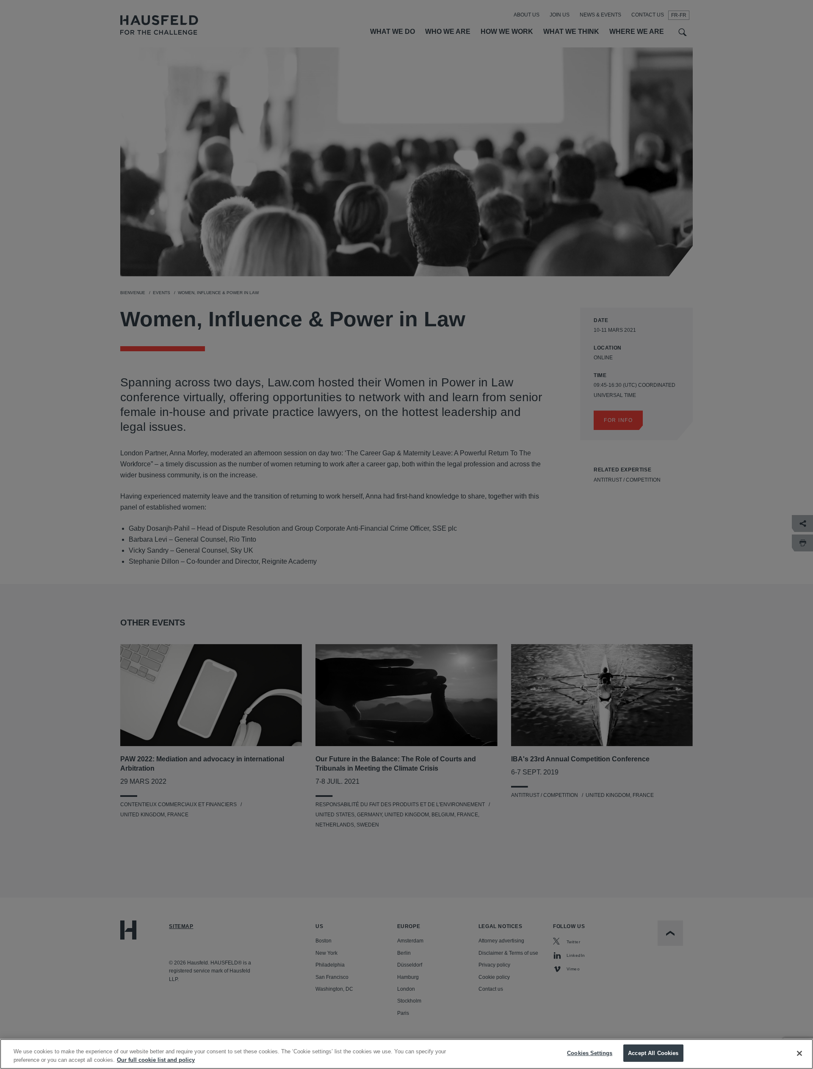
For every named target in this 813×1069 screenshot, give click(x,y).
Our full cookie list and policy (156, 1060)
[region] (406, 1054)
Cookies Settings (589, 1053)
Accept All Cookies (653, 1053)
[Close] (799, 1053)
